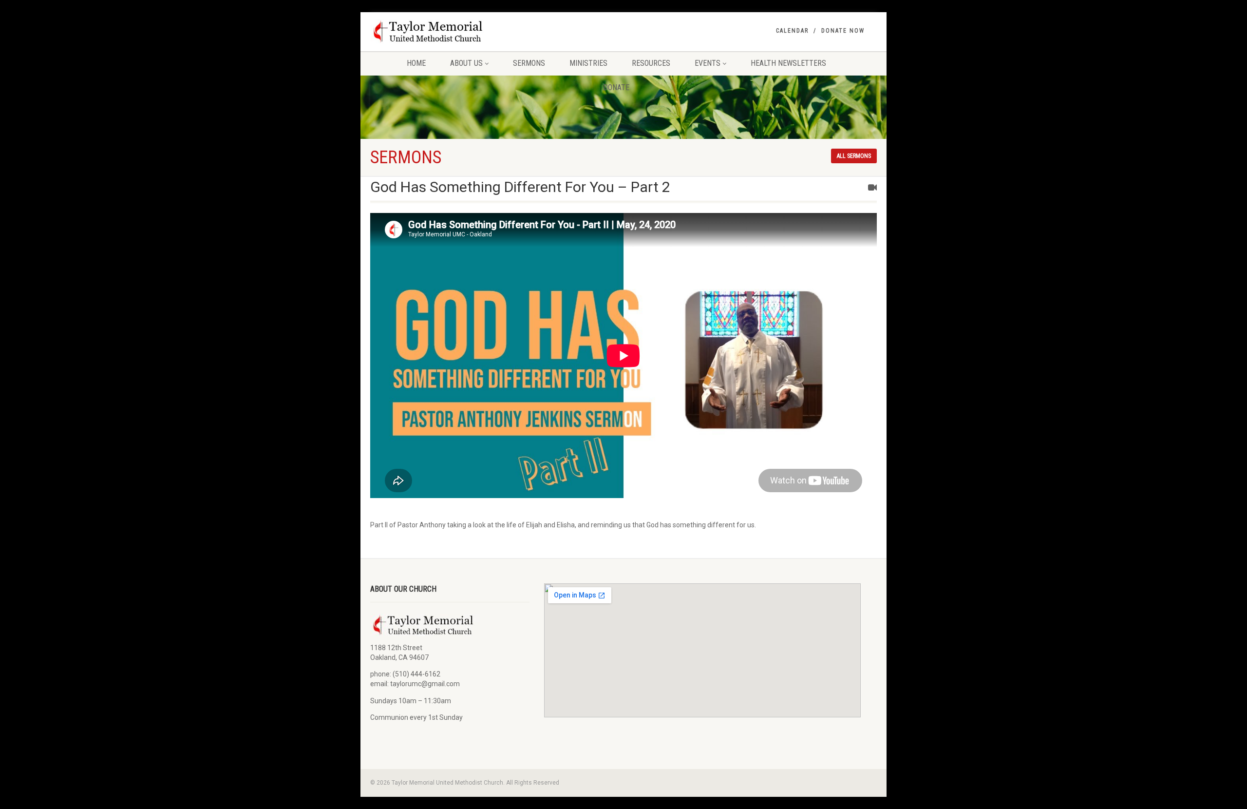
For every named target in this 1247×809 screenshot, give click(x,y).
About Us (466, 63)
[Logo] (449, 31)
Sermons (529, 63)
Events (707, 63)
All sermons (854, 156)
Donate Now (843, 30)
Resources (651, 63)
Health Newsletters (788, 63)
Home (416, 63)
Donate (616, 87)
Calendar (792, 30)
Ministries (588, 63)
